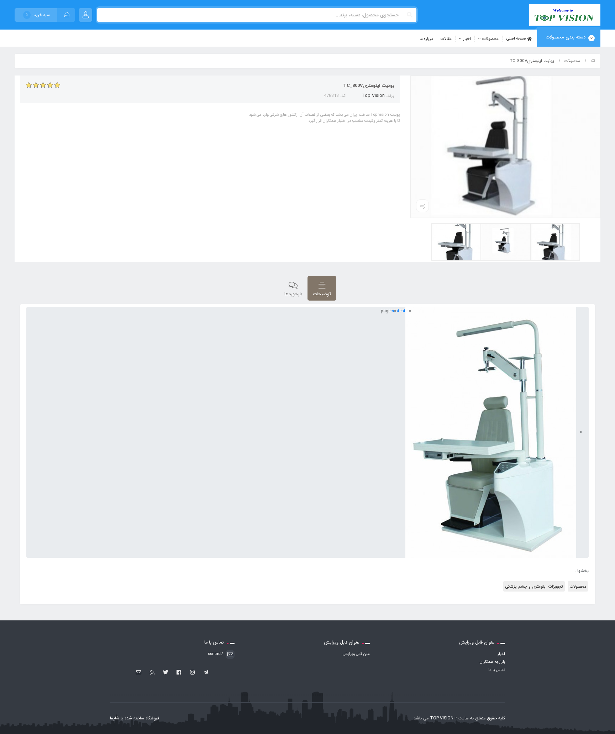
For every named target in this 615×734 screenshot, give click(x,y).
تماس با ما (496, 670)
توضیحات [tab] (322, 294)
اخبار (467, 39)
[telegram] (206, 672)
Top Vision (373, 95)
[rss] (152, 672)
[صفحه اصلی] (593, 61)
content (397, 311)
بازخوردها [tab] (293, 294)
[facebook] (179, 672)
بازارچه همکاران (492, 661)
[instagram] (192, 672)
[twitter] (166, 672)
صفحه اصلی (516, 38)
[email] (139, 672)
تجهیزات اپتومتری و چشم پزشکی (534, 586)
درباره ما (426, 39)
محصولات (490, 39)
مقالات (446, 39)
